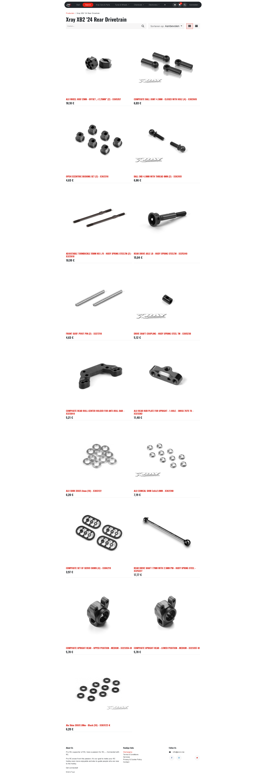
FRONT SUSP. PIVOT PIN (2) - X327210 (84, 333)
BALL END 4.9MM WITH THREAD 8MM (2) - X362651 (158, 176)
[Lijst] (196, 26)
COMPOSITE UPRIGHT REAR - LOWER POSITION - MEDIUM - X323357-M (167, 648)
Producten (70, 13)
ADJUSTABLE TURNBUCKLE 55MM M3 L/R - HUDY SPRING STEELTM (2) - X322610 (99, 255)
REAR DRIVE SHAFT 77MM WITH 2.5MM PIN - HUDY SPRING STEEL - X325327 (165, 569)
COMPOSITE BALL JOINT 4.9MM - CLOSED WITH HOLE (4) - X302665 (165, 99)
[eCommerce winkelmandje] (174, 4)
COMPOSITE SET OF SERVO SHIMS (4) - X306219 (88, 568)
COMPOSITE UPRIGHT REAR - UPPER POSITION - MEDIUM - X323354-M (99, 648)
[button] (184, 4)
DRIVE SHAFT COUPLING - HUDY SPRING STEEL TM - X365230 (162, 333)
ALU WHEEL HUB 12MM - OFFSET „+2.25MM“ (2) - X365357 (93, 99)
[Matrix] (189, 26)
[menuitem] (78, 5)
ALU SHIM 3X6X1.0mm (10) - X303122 (84, 490)
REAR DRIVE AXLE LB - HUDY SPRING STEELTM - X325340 (160, 253)
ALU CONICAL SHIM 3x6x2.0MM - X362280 (154, 490)
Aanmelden (193, 5)
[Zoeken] (143, 26)
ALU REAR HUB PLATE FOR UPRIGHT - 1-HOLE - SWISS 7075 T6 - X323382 (163, 412)
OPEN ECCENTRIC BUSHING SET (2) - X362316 (87, 176)
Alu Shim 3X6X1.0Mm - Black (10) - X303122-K (88, 725)
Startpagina (127, 752)
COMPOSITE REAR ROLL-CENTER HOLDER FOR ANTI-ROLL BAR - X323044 (95, 412)
